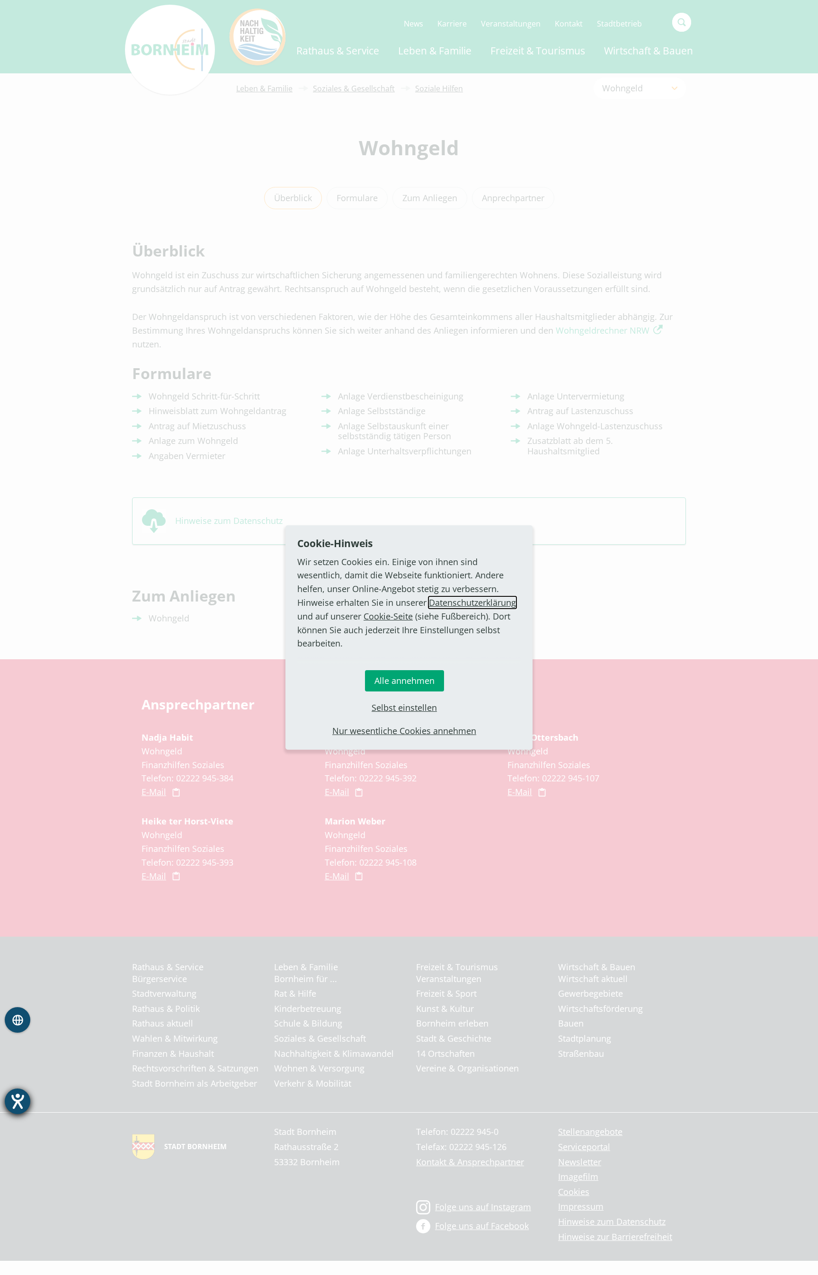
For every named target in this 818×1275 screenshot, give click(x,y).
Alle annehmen (404, 680)
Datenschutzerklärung (472, 602)
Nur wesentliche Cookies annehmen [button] (404, 730)
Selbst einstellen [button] (404, 707)
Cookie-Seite (388, 616)
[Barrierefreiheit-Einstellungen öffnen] (17, 1101)
